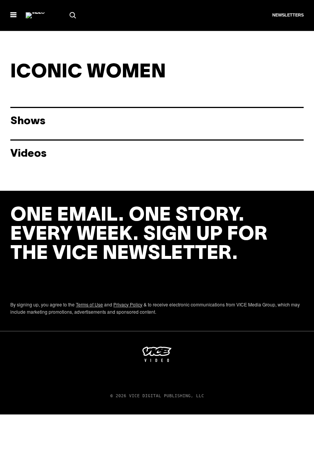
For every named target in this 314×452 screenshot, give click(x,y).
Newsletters (288, 15)
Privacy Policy (127, 304)
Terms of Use (89, 304)
